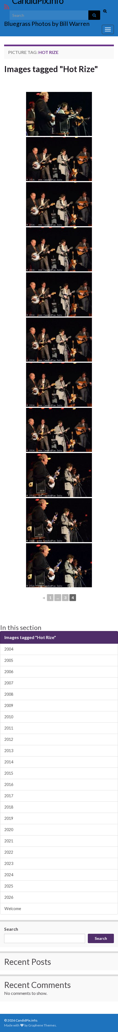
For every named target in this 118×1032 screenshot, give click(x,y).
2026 (8, 897)
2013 (8, 750)
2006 (8, 671)
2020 (8, 829)
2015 (8, 773)
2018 (8, 807)
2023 (8, 863)
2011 (8, 728)
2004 (8, 649)
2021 (8, 841)
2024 (8, 874)
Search (11, 929)
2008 (8, 694)
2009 (8, 705)
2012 (8, 739)
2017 (8, 795)
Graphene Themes (42, 1025)
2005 (8, 660)
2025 (8, 886)
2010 (8, 716)
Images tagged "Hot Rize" (51, 69)
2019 (8, 818)
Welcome (12, 908)
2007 (8, 683)
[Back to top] (106, 1019)
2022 (8, 852)
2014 (8, 762)
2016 (8, 784)
